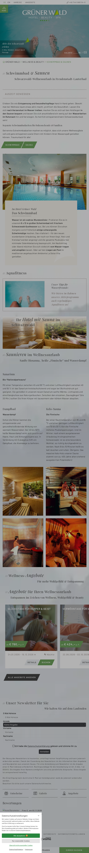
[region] (21, 825)
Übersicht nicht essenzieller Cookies (21, 845)
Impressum (29, 849)
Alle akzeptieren (19, 836)
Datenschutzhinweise (16, 849)
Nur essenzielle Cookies (21, 841)
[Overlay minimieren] (38, 815)
